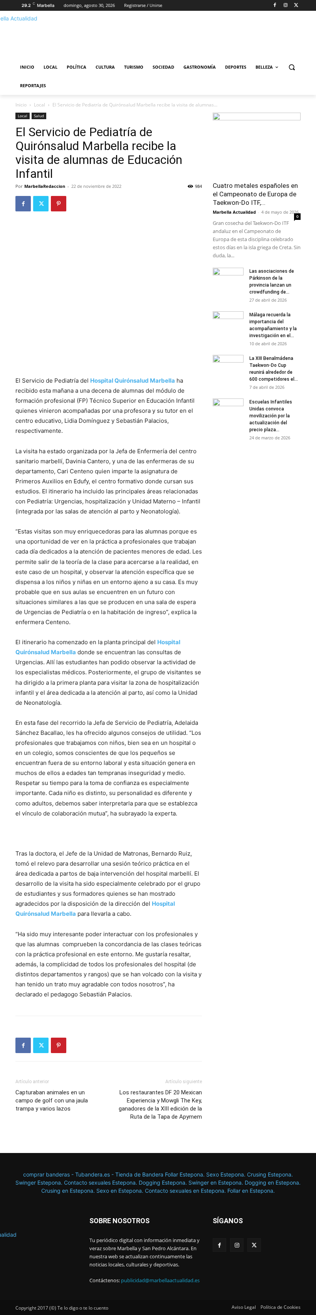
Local (39, 104)
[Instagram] (285, 5)
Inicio (21, 104)
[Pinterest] (58, 203)
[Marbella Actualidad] (67, 36)
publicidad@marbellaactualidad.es (160, 1280)
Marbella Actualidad (234, 212)
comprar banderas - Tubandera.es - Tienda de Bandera (94, 1174)
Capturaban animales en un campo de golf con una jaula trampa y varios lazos (51, 1100)
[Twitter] (296, 5)
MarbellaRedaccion (44, 186)
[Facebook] (275, 5)
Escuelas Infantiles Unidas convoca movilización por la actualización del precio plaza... (270, 415)
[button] (291, 67)
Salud (39, 115)
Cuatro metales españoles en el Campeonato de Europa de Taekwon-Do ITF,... (255, 194)
